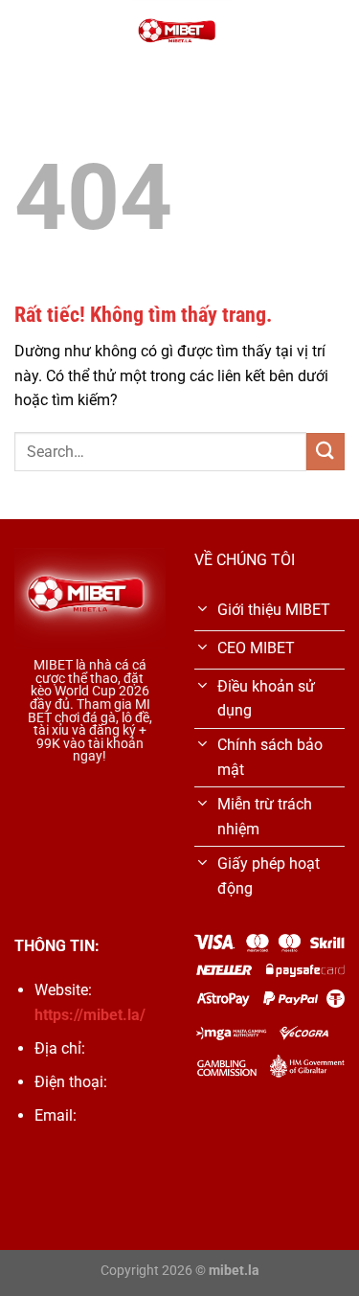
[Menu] (25, 33)
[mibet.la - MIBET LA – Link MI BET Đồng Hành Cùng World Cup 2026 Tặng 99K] (180, 33)
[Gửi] (325, 451)
